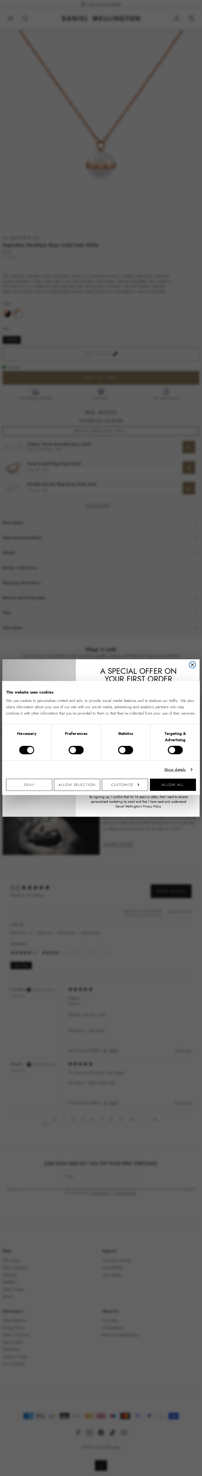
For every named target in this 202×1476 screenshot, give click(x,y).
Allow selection (77, 784)
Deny (29, 784)
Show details (175, 769)
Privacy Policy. (152, 806)
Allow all (173, 784)
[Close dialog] (192, 664)
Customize (122, 784)
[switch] (76, 750)
